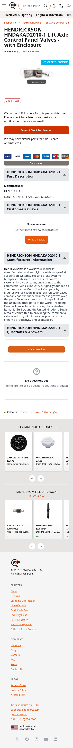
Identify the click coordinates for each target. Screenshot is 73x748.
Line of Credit (18, 605)
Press (14, 664)
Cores (14, 591)
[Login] (54, 6)
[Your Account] (54, 6)
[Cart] (69, 6)
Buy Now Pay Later (21, 624)
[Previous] (32, 478)
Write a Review (31, 51)
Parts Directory (19, 619)
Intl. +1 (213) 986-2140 (23, 719)
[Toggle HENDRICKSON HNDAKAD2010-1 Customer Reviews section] (64, 207)
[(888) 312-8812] (61, 6)
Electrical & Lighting (18, 15)
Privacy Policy (18, 690)
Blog (13, 650)
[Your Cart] (69, 6)
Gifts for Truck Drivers (23, 629)
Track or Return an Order (25, 705)
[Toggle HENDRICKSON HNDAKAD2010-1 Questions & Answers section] (64, 330)
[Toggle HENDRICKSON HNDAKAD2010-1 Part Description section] (64, 175)
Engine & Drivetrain (49, 15)
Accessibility (18, 694)
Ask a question (36, 349)
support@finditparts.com (25, 709)
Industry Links (19, 615)
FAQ (13, 659)
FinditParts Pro (19, 610)
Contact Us (17, 669)
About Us (16, 645)
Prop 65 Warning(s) (46, 412)
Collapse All (36, 163)
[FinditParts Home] (13, 6)
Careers (15, 654)
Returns (15, 596)
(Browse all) (36, 495)
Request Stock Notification (36, 130)
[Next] (40, 478)
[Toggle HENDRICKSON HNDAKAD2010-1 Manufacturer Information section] (64, 258)
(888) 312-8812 (19, 714)
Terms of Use (18, 685)
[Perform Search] (46, 6)
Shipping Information (23, 600)
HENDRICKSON (13, 191)
